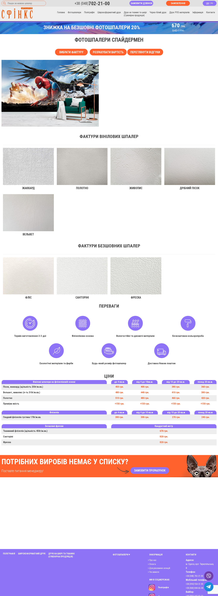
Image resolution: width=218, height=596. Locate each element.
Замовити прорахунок (150, 470)
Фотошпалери (74, 12)
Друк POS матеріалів (179, 12)
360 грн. (205, 386)
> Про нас (152, 560)
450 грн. (119, 386)
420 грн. (205, 398)
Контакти (210, 12)
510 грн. (119, 398)
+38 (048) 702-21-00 (194, 576)
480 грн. (119, 392)
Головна (61, 12)
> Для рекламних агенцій (159, 568)
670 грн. (164, 431)
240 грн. (205, 417)
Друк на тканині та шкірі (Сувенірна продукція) (135, 14)
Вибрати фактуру (71, 52)
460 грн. (176, 398)
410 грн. (176, 392)
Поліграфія (89, 12)
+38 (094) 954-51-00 (194, 584)
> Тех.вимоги (153, 572)
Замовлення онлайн (178, 4)
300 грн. (145, 417)
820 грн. (164, 436)
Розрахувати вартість (108, 52)
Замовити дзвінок (141, 3)
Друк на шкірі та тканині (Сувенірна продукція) (61, 555)
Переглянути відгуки (145, 52)
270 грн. (176, 417)
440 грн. (145, 392)
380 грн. (176, 386)
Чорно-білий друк (158, 12)
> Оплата (152, 564)
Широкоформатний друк (109, 12)
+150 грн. (119, 403)
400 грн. (145, 386)
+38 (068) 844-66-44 (194, 588)
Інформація (197, 12)
